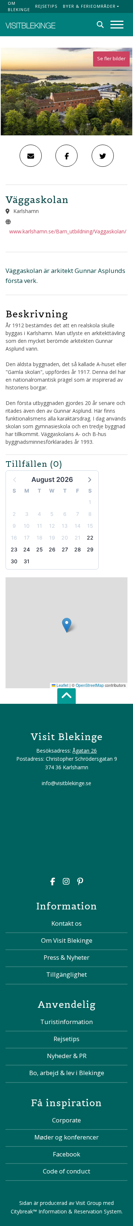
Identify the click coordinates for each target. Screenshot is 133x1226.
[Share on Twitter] (103, 156)
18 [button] (39, 537)
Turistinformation (66, 1021)
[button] (89, 479)
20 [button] (64, 537)
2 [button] (14, 514)
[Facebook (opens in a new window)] (52, 882)
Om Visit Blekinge (66, 940)
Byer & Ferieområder (89, 6)
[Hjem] (30, 24)
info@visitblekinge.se (66, 783)
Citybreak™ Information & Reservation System (66, 1211)
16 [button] (14, 537)
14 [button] (78, 526)
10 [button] (27, 526)
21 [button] (78, 537)
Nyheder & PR (66, 1055)
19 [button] (52, 537)
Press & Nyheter (66, 957)
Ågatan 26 (84, 750)
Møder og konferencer (66, 1137)
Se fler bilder (111, 58)
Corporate (66, 1120)
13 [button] (65, 526)
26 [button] (52, 549)
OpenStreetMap (90, 685)
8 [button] (90, 514)
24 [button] (26, 549)
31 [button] (27, 561)
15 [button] (90, 526)
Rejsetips (46, 6)
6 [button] (64, 514)
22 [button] (90, 537)
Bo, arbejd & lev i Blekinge (66, 1072)
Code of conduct (66, 1171)
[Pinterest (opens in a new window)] (80, 882)
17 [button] (27, 537)
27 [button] (65, 549)
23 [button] (14, 549)
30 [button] (14, 561)
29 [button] (90, 549)
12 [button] (52, 526)
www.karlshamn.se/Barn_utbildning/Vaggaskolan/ (67, 231)
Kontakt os (66, 923)
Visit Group (89, 1202)
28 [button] (77, 549)
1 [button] (90, 502)
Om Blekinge (19, 6)
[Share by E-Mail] (31, 156)
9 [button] (14, 526)
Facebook (66, 1154)
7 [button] (77, 514)
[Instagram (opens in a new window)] (66, 882)
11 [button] (39, 526)
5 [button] (52, 514)
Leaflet (61, 685)
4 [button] (39, 514)
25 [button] (39, 549)
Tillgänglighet (66, 974)
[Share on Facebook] (66, 156)
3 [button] (26, 514)
